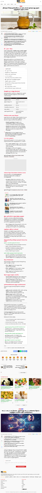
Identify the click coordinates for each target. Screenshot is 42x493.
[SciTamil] (21, 1)
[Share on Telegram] (22, 351)
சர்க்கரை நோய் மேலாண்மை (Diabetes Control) (13, 77)
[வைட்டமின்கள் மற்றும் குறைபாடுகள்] (21, 382)
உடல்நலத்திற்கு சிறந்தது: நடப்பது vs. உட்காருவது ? (20, 400)
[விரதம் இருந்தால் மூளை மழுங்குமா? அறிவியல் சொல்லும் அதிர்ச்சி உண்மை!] (7, 204)
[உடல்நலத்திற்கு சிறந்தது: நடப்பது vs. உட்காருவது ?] (21, 395)
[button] (1, 1)
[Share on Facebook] (31, 31)
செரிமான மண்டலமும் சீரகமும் (10, 74)
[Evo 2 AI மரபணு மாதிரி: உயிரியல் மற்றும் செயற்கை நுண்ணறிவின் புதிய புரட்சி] (7, 195)
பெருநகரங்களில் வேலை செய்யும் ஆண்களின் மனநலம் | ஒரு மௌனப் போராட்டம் (7, 387)
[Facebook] (22, 489)
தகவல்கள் (2, 385)
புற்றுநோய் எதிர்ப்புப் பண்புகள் (10, 81)
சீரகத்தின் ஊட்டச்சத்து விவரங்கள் (11, 72)
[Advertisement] (15, 165)
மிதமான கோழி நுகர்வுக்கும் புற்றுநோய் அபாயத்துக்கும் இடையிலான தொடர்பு (34, 387)
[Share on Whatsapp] (34, 31)
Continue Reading (21, 466)
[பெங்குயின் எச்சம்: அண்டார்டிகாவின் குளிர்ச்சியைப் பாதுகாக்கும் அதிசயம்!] (7, 212)
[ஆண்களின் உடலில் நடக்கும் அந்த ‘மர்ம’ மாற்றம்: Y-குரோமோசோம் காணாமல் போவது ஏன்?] (7, 200)
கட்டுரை (4, 385)
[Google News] (25, 489)
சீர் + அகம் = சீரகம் (8, 70)
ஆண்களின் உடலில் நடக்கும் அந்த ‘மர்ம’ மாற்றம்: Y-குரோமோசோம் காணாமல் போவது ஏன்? (17, 199)
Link (14, 320)
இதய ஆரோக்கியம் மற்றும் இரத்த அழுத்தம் (12, 79)
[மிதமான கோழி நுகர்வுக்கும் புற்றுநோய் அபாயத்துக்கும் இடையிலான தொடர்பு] (35, 382)
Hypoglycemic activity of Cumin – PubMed (19, 189)
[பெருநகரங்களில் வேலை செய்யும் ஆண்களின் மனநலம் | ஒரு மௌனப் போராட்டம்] (7, 382)
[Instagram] (26, 489)
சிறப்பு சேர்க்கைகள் (8, 84)
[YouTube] (23, 489)
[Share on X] (33, 31)
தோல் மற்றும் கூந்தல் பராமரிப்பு (10, 86)
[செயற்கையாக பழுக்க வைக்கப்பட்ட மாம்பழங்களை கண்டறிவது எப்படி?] (7, 395)
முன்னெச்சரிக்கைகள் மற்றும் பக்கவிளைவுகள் (13, 88)
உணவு (15, 385)
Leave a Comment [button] (23, 372)
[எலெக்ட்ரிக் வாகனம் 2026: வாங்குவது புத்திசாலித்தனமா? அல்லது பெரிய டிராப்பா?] (7, 208)
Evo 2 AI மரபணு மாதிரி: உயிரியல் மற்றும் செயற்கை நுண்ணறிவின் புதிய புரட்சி (16, 195)
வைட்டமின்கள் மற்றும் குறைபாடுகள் (19, 387)
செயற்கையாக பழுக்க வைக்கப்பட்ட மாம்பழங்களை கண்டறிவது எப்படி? (6, 400)
